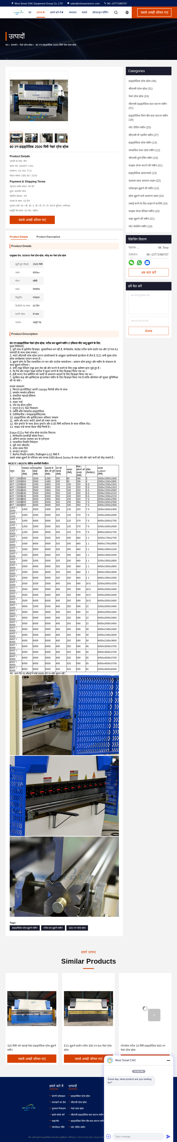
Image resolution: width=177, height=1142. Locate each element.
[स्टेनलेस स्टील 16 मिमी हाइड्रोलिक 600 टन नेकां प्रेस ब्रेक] (88, 1008)
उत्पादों (14, 44)
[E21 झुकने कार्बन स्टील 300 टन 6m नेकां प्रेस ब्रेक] (31, 1008)
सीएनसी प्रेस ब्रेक (79, 1102)
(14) (143, 142)
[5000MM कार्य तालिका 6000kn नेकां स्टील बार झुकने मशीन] (145, 1008)
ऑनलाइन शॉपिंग (100, 12)
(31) (141, 88)
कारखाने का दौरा (59, 1102)
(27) (144, 135)
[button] (23, 1015)
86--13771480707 (117, 3)
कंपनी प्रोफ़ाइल (58, 1096)
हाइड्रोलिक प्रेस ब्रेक (80, 1096)
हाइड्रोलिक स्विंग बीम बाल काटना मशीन (88, 1121)
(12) (144, 150)
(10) (143, 157)
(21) (148, 105)
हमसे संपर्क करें (58, 1114)
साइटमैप (55, 1121)
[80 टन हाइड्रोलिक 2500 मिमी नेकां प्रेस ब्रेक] (39, 100)
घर (30, 12)
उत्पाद (39, 12)
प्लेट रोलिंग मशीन (78, 1127)
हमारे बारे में (55, 12)
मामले (84, 12)
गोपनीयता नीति (58, 1127)
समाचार (73, 12)
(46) (142, 81)
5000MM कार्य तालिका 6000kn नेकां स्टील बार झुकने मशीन (145, 1047)
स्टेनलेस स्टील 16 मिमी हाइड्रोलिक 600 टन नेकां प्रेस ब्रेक (86, 1047)
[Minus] (168, 1060)
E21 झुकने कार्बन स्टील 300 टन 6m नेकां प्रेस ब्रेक (31, 1047)
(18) (148, 117)
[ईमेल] (147, 262)
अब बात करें (148, 272)
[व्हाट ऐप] (139, 262)
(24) (139, 96)
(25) (140, 127)
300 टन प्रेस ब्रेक (77, 927)
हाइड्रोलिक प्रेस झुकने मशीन (24, 927)
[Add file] (108, 1136)
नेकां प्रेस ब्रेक (26, 44)
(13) (143, 173)
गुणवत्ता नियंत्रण (59, 1108)
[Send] (168, 1136)
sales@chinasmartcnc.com (85, 3)
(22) (145, 180)
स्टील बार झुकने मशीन (53, 927)
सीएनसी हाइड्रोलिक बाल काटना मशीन (87, 1114)
